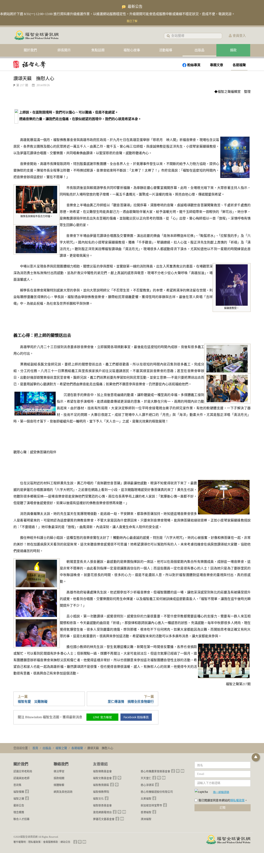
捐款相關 (59, 778)
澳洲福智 (146, 819)
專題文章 (216, 65)
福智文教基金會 (102, 778)
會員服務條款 (50, 842)
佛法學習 (59, 771)
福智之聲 (18, 798)
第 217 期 (22, 85)
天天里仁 (146, 778)
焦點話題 (98, 50)
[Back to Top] (256, 757)
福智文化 (98, 798)
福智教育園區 (101, 784)
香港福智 (146, 812)
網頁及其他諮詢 (63, 791)
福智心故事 (132, 50)
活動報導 (165, 50)
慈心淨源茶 (147, 784)
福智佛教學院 (101, 791)
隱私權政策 (237, 800)
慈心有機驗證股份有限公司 (157, 791)
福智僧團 (18, 791)
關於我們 (30, 50)
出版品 (199, 50)
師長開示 (64, 50)
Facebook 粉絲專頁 (136, 717)
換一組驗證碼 (221, 792)
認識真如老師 (21, 778)
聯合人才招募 (21, 819)
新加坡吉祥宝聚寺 (151, 805)
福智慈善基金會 (102, 805)
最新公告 (18, 805)
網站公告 (65, 842)
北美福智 (146, 798)
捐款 (233, 50)
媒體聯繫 (59, 784)
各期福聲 (239, 65)
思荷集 (17, 784)
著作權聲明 (19, 842)
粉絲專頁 (193, 65)
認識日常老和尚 (22, 771)
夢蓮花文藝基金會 (103, 819)
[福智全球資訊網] (36, 35)
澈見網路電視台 (102, 812)
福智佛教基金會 (102, 771)
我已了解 (132, 21)
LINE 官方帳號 (102, 717)
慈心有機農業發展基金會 (155, 771)
